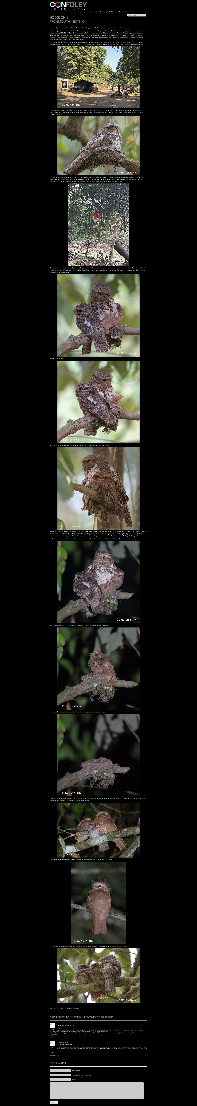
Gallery (111, 12)
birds (55, 1008)
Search (129, 12)
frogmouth (61, 1008)
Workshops (104, 12)
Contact (123, 12)
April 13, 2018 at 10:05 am (64, 1044)
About (117, 12)
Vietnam (76, 1008)
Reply (52, 1029)
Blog (90, 12)
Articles (96, 12)
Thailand (69, 1008)
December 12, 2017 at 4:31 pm (65, 1025)
